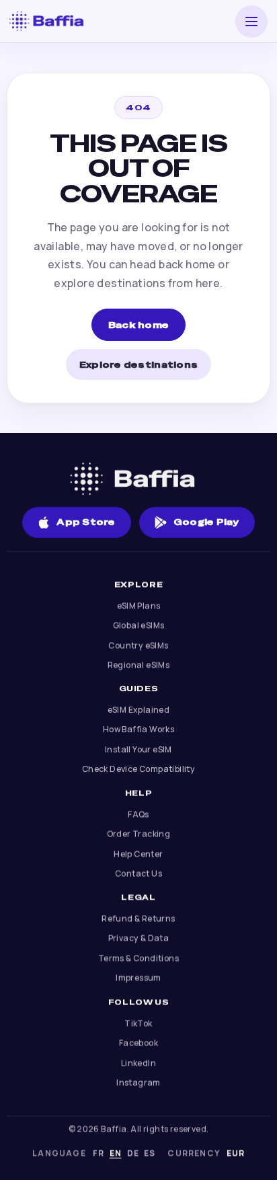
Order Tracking (139, 834)
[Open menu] (251, 21)
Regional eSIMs (139, 665)
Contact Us (138, 873)
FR (98, 1153)
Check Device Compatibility (138, 769)
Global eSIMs (139, 625)
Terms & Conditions (138, 957)
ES (149, 1153)
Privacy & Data (138, 938)
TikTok (138, 1022)
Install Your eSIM (138, 749)
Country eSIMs (138, 645)
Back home (138, 325)
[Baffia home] (50, 21)
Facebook (138, 1042)
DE (133, 1153)
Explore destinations (138, 364)
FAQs (138, 814)
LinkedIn (138, 1062)
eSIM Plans (139, 605)
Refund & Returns (138, 918)
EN (116, 1153)
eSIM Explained (139, 709)
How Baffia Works (138, 730)
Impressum (138, 978)
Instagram (138, 1082)
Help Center (138, 853)
